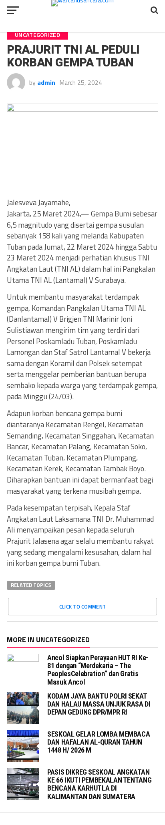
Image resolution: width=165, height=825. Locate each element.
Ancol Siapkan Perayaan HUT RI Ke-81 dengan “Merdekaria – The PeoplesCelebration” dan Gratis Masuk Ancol (97, 669)
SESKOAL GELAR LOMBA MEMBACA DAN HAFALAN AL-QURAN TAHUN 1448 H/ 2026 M (98, 742)
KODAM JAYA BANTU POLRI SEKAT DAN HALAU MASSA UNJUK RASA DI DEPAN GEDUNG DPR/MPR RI (98, 704)
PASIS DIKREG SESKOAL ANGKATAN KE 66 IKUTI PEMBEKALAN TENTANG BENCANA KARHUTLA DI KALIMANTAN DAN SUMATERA (99, 784)
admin (46, 82)
